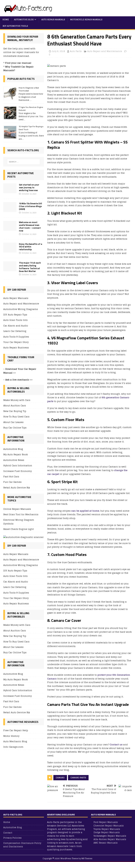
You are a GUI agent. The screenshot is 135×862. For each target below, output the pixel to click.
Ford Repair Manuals (106, 822)
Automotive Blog (24, 19)
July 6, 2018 (58, 51)
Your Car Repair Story (16, 342)
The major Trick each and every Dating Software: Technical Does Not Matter (30, 267)
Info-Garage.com (13, 747)
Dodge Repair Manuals (107, 832)
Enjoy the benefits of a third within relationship (30, 246)
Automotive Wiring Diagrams (20, 309)
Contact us (116, 744)
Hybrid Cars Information (17, 465)
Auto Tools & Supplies (16, 337)
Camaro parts (78, 777)
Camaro (60, 777)
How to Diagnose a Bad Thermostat (29, 89)
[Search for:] (23, 162)
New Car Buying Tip (14, 411)
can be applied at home (85, 511)
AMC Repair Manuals (106, 843)
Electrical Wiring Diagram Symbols (18, 521)
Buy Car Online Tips (15, 427)
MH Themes (86, 858)
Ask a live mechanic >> (19, 380)
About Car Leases (13, 422)
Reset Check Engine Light (18, 529)
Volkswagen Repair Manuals (110, 836)
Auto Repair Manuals (53, 19)
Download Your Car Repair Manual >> (19, 371)
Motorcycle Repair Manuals (86, 19)
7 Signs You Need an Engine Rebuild (31, 109)
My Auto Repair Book (15, 454)
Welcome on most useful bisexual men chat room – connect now (30, 226)
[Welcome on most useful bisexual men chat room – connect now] (9, 229)
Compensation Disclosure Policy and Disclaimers (22, 844)
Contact (7, 833)
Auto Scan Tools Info (15, 320)
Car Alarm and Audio (15, 326)
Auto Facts (76, 51)
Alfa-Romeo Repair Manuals (110, 839)
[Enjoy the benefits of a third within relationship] (9, 250)
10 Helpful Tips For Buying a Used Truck (31, 128)
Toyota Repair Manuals (107, 829)
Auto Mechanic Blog (15, 741)
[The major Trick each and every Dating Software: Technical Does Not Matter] (9, 269)
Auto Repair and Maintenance (104, 51)
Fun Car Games (12, 482)
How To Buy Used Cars (16, 416)
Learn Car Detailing (14, 331)
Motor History (11, 736)
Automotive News (13, 460)
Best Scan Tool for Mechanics (20, 514)
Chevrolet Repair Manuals (109, 826)
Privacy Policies (12, 838)
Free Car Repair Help (15, 730)
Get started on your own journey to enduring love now (29, 187)
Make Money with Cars (16, 400)
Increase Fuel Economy (17, 471)
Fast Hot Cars (11, 476)
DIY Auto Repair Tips (15, 314)
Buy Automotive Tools (15, 26)
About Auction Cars (14, 405)
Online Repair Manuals (17, 509)
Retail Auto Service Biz (16, 487)
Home (5, 19)
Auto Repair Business (16, 347)
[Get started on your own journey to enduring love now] (9, 191)
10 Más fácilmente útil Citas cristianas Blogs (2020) (30, 206)
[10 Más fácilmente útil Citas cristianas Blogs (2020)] (9, 210)
